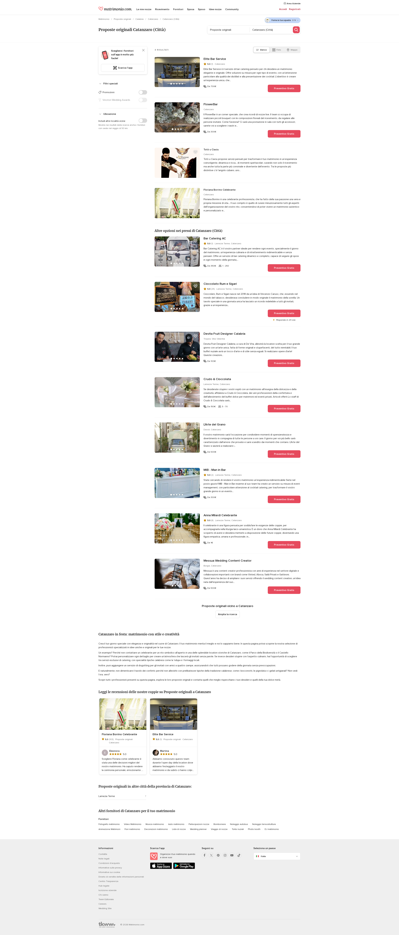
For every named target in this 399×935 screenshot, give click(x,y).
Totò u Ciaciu (211, 149)
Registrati (294, 9)
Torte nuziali (238, 829)
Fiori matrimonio (132, 829)
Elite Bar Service (215, 59)
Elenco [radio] (263, 50)
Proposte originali (123, 19)
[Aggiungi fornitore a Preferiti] (195, 61)
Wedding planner (198, 829)
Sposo (201, 9)
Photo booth (254, 829)
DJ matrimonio (272, 829)
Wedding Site (105, 908)
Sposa (190, 9)
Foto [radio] (278, 50)
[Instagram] (225, 855)
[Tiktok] (239, 855)
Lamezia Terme (107, 796)
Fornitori (178, 9)
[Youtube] (232, 855)
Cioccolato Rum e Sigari (220, 284)
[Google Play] (184, 868)
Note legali (104, 858)
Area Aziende (293, 3)
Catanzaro (153, 19)
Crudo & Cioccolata (217, 379)
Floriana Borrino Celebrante (220, 189)
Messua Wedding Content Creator (228, 561)
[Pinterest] (218, 855)
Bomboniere (220, 824)
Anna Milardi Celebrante (220, 515)
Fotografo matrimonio (109, 824)
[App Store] (161, 868)
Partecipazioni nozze (199, 824)
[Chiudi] (143, 50)
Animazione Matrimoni (109, 829)
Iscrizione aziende (108, 890)
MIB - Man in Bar (215, 470)
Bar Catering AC (215, 238)
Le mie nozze (143, 9)
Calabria (139, 19)
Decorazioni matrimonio (156, 829)
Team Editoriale (106, 899)
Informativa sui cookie (109, 872)
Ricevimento (162, 9)
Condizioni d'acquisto (109, 863)
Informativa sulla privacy (110, 867)
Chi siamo (103, 895)
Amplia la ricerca (227, 614)
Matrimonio (104, 19)
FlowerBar (211, 104)
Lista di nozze (179, 829)
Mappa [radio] (294, 50)
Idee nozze (215, 9)
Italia (263, 856)
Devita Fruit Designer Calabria (224, 334)
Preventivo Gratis (284, 88)
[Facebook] (204, 855)
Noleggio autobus (239, 824)
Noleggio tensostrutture (264, 824)
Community (232, 9)
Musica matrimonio (155, 824)
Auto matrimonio (176, 824)
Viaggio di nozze (219, 829)
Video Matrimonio (132, 824)
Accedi (283, 9)
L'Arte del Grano (215, 424)
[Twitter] (211, 855)
